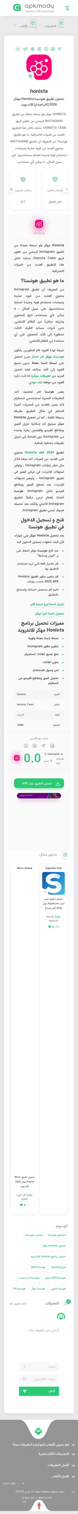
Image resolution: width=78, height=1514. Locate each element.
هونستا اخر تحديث (28, 1278)
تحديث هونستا (33, 1235)
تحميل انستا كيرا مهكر (49, 613)
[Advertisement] (39, 824)
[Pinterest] (32, 49)
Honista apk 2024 (39, 452)
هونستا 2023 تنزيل (55, 1278)
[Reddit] (25, 49)
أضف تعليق (20, 1304)
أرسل (51, 1391)
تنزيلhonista (58, 1267)
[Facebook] (52, 49)
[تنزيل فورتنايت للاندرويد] (39, 795)
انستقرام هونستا (57, 1235)
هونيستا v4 (19, 1289)
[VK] (17, 49)
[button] (11, 189)
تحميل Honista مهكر (54, 1246)
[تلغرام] (43, 746)
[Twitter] (39, 49)
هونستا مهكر (38, 1289)
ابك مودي (35, 382)
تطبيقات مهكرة (41, 375)
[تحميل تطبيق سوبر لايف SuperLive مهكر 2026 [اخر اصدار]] (53, 883)
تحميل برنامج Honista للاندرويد (48, 1256)
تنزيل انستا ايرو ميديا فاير (47, 604)
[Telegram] (59, 49)
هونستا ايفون (58, 1289)
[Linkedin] (46, 49)
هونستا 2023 (38, 1267)
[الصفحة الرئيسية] (38, 1431)
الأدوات (20, 715)
